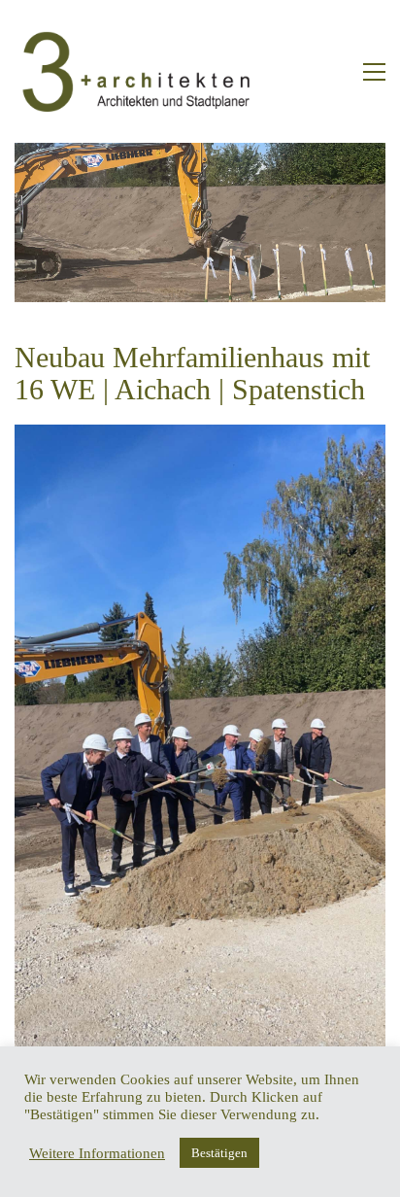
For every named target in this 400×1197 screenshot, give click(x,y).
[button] (374, 72)
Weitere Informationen (97, 1153)
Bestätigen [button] (219, 1153)
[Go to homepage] (136, 71)
